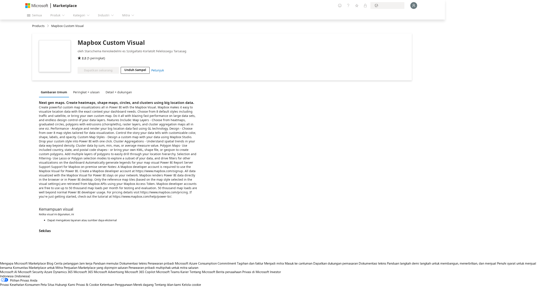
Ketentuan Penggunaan (116, 284)
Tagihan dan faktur (250, 263)
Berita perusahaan (228, 272)
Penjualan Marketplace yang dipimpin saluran (96, 267)
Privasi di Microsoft (255, 272)
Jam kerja (85, 263)
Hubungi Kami (65, 284)
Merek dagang (143, 284)
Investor (275, 272)
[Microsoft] (36, 5)
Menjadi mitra (274, 263)
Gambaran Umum (54, 92)
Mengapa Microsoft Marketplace (23, 263)
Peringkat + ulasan (86, 92)
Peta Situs (47, 284)
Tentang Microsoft (202, 272)
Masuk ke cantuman (298, 263)
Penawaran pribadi (161, 263)
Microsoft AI (8, 272)
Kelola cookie (191, 284)
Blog (50, 263)
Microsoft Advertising (109, 272)
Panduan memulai (106, 263)
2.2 (84, 58)
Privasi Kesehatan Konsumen (20, 284)
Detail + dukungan (119, 92)
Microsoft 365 (83, 272)
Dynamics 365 (63, 272)
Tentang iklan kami (167, 284)
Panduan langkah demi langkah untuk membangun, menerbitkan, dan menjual (441, 263)
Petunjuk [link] (157, 70)
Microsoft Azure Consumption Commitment (206, 263)
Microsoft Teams (168, 272)
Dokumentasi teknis (133, 263)
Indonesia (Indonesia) (15, 276)
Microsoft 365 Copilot (140, 272)
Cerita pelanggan (66, 263)
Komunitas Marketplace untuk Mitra (38, 267)
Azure (48, 272)
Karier (184, 272)
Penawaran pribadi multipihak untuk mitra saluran (163, 267)
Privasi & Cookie (87, 284)
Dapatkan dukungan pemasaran (335, 263)
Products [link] (38, 26)
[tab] (55, 92)
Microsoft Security (30, 272)
